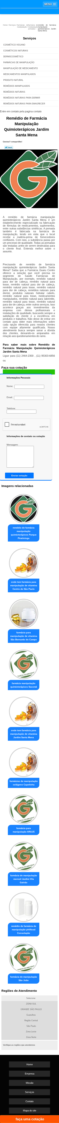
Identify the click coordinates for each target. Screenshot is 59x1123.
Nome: (10, 386)
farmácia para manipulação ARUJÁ (24, 830)
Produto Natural (13, 80)
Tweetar (8, 147)
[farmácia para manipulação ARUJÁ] (23, 808)
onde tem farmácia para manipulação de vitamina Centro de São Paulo (23, 585)
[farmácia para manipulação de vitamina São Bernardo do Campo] (23, 613)
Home (29, 1064)
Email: (10, 397)
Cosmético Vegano (14, 45)
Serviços (29, 38)
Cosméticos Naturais (15, 50)
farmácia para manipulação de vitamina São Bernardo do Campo (23, 636)
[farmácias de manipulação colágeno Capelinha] (23, 761)
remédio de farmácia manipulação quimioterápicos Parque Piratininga (24, 532)
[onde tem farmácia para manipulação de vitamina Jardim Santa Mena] (23, 710)
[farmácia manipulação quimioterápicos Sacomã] (23, 663)
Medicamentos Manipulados (19, 74)
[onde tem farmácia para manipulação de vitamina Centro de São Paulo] (23, 562)
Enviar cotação (19, 475)
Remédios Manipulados (16, 86)
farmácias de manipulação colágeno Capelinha (24, 783)
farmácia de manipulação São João (23, 979)
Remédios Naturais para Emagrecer (24, 103)
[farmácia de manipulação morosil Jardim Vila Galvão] (23, 855)
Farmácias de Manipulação (18, 62)
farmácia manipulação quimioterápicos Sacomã (23, 685)
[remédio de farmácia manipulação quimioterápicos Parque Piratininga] (23, 508)
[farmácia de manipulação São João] (23, 957)
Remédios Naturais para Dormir (21, 98)
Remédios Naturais (14, 92)
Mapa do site (29, 1110)
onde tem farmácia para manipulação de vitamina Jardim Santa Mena (23, 734)
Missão (29, 1082)
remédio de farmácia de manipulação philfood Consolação (23, 929)
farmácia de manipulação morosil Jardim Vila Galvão (23, 879)
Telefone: (11, 408)
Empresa (29, 1073)
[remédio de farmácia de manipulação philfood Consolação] (23, 906)
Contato (29, 1101)
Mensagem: (13, 444)
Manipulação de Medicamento (20, 68)
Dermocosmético (13, 56)
